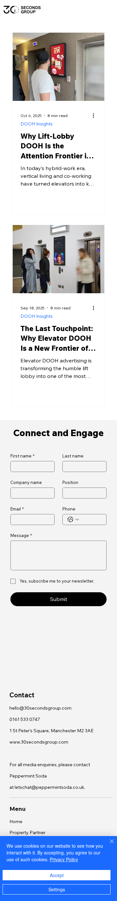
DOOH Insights (36, 124)
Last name (73, 455)
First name (22, 455)
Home (15, 821)
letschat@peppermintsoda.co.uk (49, 787)
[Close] (108, 845)
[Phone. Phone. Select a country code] (73, 519)
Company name (26, 482)
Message (21, 535)
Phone (68, 508)
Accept (57, 875)
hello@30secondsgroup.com (40, 708)
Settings (56, 889)
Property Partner (27, 832)
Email (17, 508)
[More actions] (95, 115)
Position (70, 482)
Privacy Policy (64, 859)
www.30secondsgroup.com (38, 742)
